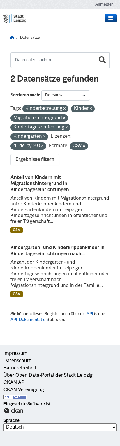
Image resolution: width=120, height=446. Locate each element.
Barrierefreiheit (19, 368)
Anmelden (104, 4)
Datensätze (30, 38)
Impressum (15, 353)
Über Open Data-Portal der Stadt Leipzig (48, 375)
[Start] (12, 37)
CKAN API (14, 382)
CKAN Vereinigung (23, 390)
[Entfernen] (64, 109)
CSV (16, 230)
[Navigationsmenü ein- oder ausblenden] (111, 18)
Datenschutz (17, 361)
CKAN (13, 411)
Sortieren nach (24, 95)
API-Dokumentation (29, 320)
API (90, 314)
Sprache (11, 421)
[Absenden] (102, 60)
